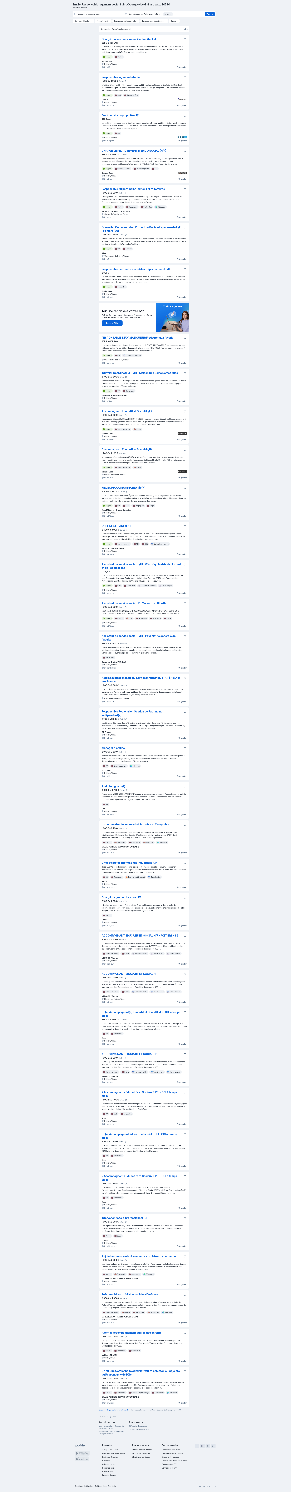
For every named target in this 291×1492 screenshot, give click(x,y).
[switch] (186, 29)
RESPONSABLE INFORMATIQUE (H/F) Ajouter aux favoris (137, 337)
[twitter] (208, 1446)
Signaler (183, 67)
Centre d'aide (107, 1471)
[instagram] (202, 1446)
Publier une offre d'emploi (142, 1450)
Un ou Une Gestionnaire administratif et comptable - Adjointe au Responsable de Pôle (141, 1372)
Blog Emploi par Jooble (141, 1457)
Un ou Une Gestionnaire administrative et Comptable (135, 824)
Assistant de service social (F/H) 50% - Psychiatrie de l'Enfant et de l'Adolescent (141, 566)
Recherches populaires (108, 1417)
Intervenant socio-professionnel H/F (125, 1218)
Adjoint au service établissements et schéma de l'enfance (139, 1256)
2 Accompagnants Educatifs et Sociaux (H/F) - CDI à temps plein (139, 1094)
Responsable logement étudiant (122, 77)
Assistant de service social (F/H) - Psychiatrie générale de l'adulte (139, 637)
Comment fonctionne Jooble (113, 1453)
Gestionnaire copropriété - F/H (121, 115)
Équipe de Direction (110, 1457)
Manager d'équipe (113, 748)
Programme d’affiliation (141, 1453)
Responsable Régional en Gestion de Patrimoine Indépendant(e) (132, 713)
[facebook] (197, 1446)
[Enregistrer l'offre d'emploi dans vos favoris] (185, 39)
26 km (166, 14)
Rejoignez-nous (108, 1468)
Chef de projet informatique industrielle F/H (129, 862)
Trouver (209, 14)
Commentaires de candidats (173, 1453)
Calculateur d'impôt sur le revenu (175, 1460)
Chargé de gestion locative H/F (121, 897)
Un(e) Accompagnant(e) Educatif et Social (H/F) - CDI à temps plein (141, 1013)
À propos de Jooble (110, 1450)
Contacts (106, 1460)
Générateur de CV (169, 1464)
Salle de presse (108, 1464)
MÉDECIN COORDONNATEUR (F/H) (123, 487)
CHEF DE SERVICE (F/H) (117, 526)
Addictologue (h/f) (113, 786)
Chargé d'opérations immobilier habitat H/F (129, 39)
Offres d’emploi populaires (138, 1426)
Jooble (213, 1486)
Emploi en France (109, 1475)
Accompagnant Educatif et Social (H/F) (127, 411)
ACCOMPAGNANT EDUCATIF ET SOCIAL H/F (130, 973)
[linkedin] (213, 1446)
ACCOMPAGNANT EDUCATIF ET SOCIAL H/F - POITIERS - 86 (140, 935)
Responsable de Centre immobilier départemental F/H (136, 269)
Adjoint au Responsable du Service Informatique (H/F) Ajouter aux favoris (141, 679)
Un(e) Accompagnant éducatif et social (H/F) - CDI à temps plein (139, 1135)
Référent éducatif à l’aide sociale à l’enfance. (130, 1294)
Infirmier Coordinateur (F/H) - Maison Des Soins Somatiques (140, 373)
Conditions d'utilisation (84, 1486)
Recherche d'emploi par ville (139, 1429)
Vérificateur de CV (169, 1468)
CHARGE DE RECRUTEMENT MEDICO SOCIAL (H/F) (134, 150)
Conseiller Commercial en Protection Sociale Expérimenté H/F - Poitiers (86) (141, 229)
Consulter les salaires (170, 1457)
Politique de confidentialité (105, 1486)
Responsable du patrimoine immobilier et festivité (133, 189)
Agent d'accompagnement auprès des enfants (132, 1332)
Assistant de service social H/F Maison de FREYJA (134, 603)
